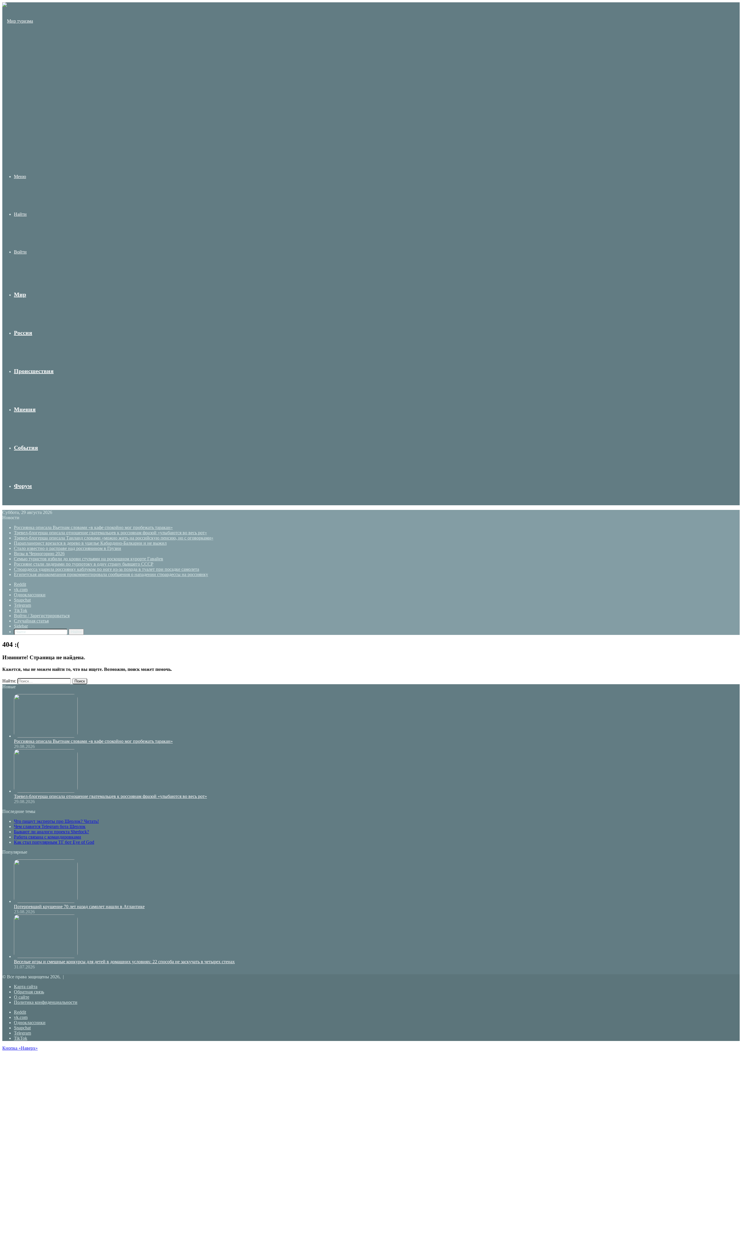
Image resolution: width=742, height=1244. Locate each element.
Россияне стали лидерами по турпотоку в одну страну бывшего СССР (83, 564)
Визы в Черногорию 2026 (39, 553)
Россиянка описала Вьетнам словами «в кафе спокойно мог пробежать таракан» (93, 527)
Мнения (25, 409)
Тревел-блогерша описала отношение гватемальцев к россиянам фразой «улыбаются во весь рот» (110, 532)
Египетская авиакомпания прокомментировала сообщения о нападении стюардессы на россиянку (111, 574)
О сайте (21, 997)
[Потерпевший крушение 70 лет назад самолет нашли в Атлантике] (46, 901)
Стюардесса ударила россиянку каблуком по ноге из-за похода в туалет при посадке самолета (106, 569)
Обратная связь (29, 991)
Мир (20, 294)
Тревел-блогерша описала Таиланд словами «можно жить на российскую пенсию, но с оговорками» (113, 537)
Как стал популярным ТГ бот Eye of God (54, 842)
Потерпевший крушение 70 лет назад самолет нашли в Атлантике (79, 906)
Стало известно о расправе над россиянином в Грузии (67, 548)
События (26, 447)
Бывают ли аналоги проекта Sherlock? (51, 831)
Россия (23, 332)
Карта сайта (25, 986)
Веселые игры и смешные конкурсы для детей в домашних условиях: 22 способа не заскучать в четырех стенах (124, 961)
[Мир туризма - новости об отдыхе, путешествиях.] (18, 134)
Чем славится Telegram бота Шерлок (50, 826)
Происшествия (34, 371)
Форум (23, 486)
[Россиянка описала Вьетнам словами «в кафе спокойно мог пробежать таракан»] (46, 736)
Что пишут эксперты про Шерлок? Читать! (56, 821)
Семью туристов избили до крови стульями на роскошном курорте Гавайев (88, 558)
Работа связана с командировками (47, 836)
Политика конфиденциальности (45, 1002)
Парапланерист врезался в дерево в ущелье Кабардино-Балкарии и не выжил (90, 543)
